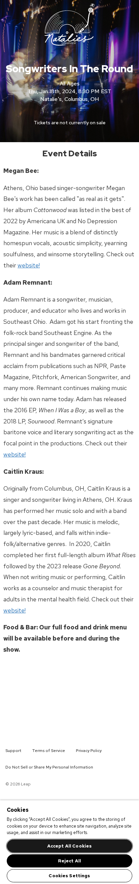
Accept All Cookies (69, 846)
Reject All (69, 861)
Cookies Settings (69, 876)
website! (29, 265)
